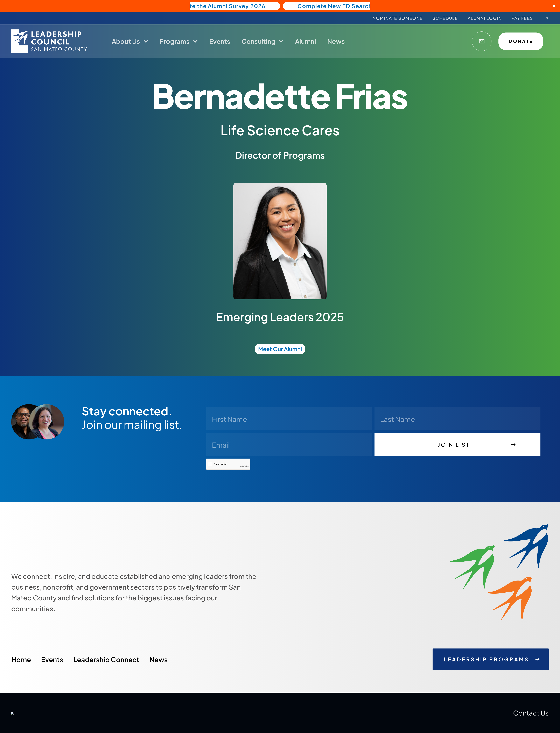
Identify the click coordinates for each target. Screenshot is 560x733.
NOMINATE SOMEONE (397, 18)
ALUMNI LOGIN (485, 18)
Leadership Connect (106, 659)
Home (21, 659)
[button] (130, 41)
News (158, 659)
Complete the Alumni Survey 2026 (215, 5)
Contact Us (531, 713)
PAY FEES (522, 18)
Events (52, 659)
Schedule (445, 18)
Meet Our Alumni (280, 348)
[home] (50, 41)
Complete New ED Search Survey (346, 5)
